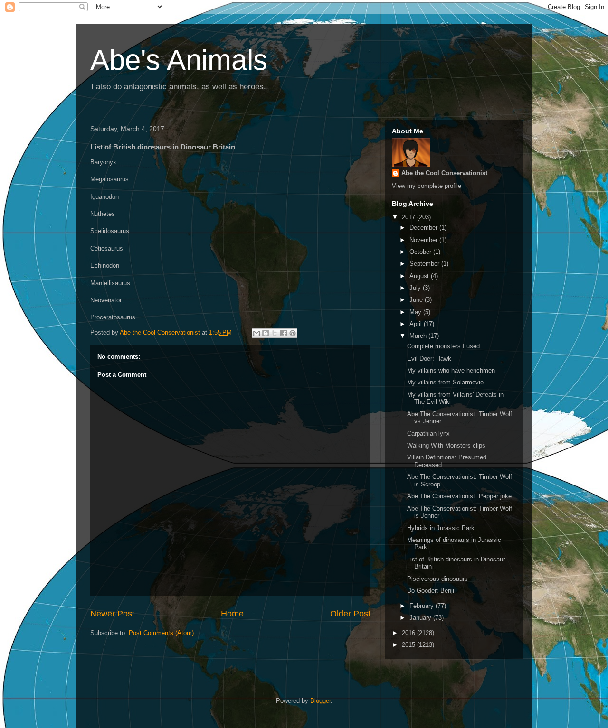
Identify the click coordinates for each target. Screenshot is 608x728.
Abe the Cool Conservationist (444, 173)
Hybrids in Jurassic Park (441, 528)
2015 (409, 644)
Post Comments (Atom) (161, 632)
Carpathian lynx (428, 433)
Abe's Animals (178, 60)
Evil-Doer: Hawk (429, 358)
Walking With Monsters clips (446, 445)
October (421, 251)
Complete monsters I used (443, 346)
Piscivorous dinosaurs (437, 578)
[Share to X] (274, 333)
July (416, 287)
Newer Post (112, 613)
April (416, 323)
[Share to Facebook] (283, 333)
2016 (409, 632)
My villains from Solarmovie (445, 382)
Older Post (350, 613)
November (424, 239)
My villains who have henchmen (451, 370)
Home (232, 613)
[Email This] (256, 333)
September (425, 263)
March (418, 335)
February (422, 605)
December (424, 227)
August (420, 276)
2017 (409, 217)
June (417, 299)
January (421, 617)
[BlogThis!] (265, 333)
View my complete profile (426, 185)
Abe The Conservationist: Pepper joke (459, 496)
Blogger (320, 700)
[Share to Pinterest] (292, 333)
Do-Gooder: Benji (430, 590)
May (416, 312)
